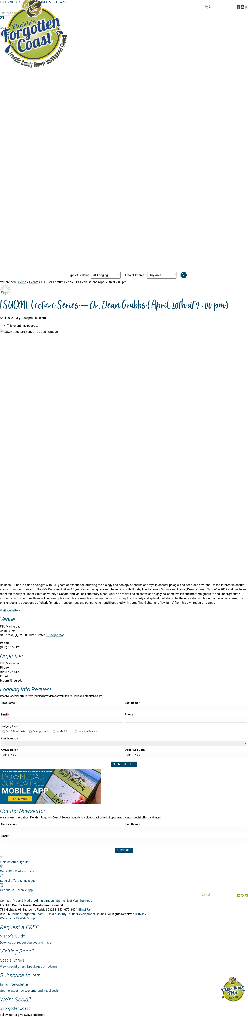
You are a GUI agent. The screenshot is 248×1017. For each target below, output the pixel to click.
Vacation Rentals (87, 731)
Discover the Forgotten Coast (112, 23)
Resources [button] (237, 23)
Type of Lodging (78, 275)
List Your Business (79, 900)
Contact (5, 900)
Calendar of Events (212, 23)
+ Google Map (55, 635)
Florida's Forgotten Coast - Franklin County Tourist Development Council (58, 914)
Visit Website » (10, 610)
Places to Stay (150, 23)
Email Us (85, 909)
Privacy (141, 914)
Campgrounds (40, 731)
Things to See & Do (179, 23)
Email (5, 714)
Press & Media (22, 900)
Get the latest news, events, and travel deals (29, 990)
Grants (60, 900)
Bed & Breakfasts (15, 731)
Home (22, 282)
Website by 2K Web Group (17, 918)
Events (33, 282)
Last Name (132, 703)
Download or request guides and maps (25, 942)
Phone (129, 714)
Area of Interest (135, 275)
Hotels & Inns (63, 731)
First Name (9, 703)
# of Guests (9, 738)
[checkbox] (4, 732)
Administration (44, 900)
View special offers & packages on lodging (28, 966)
